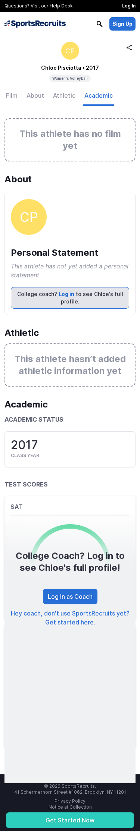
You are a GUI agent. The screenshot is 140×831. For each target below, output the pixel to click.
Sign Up (122, 24)
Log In (129, 6)
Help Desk (61, 6)
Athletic (64, 95)
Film (12, 95)
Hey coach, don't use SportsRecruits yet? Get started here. (70, 618)
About (35, 95)
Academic (98, 95)
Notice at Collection (70, 807)
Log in (66, 294)
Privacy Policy (70, 801)
